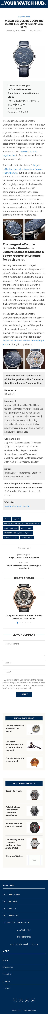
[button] (5, 603)
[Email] (33, 1000)
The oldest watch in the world (14, 759)
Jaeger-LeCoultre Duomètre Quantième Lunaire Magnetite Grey (22, 169)
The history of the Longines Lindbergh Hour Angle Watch (14, 843)
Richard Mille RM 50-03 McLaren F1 (14, 825)
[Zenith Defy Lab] (35, 795)
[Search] (45, 4)
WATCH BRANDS (11, 894)
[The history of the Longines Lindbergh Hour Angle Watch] (35, 843)
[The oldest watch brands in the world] (35, 729)
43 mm (16, 519)
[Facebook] (15, 1000)
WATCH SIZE (9, 908)
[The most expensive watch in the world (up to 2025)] (35, 745)
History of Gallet (14, 856)
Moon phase (26, 528)
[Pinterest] (27, 1000)
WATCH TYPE (10, 901)
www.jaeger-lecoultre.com (17, 506)
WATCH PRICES (11, 915)
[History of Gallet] (35, 860)
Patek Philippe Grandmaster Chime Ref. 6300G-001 (12, 811)
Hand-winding (10, 528)
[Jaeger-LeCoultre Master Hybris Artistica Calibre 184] (24, 598)
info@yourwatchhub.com (27, 944)
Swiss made (27, 538)
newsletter (8, 967)
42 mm (6, 519)
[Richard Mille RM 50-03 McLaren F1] (35, 827)
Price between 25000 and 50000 (17, 533)
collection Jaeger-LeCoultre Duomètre (21, 524)
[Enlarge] (20, 222)
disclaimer (8, 974)
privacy (6, 981)
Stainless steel (11, 538)
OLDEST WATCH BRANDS (16, 922)
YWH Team (20, 31)
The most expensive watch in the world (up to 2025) (14, 746)
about (6, 960)
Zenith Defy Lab (13, 791)
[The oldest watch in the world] (35, 762)
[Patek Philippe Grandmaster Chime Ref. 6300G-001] (35, 811)
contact (6, 988)
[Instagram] (21, 1000)
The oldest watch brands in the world (14, 729)
